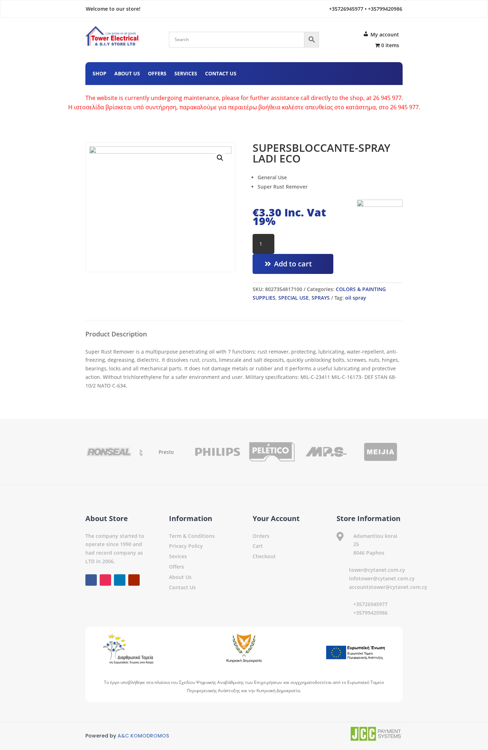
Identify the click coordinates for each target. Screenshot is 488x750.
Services (185, 74)
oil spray (355, 297)
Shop (99, 74)
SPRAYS (321, 297)
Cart (258, 545)
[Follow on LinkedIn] (375, 72)
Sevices (178, 556)
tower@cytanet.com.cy (377, 569)
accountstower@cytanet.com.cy (388, 587)
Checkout (264, 556)
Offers (157, 74)
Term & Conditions (192, 535)
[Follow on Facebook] (347, 72)
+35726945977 (370, 604)
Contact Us (220, 74)
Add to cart (293, 264)
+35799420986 (370, 612)
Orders (261, 535)
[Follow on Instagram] (361, 72)
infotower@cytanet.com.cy (382, 578)
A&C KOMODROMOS (143, 735)
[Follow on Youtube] (389, 72)
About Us (127, 74)
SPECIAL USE (293, 297)
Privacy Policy (186, 545)
